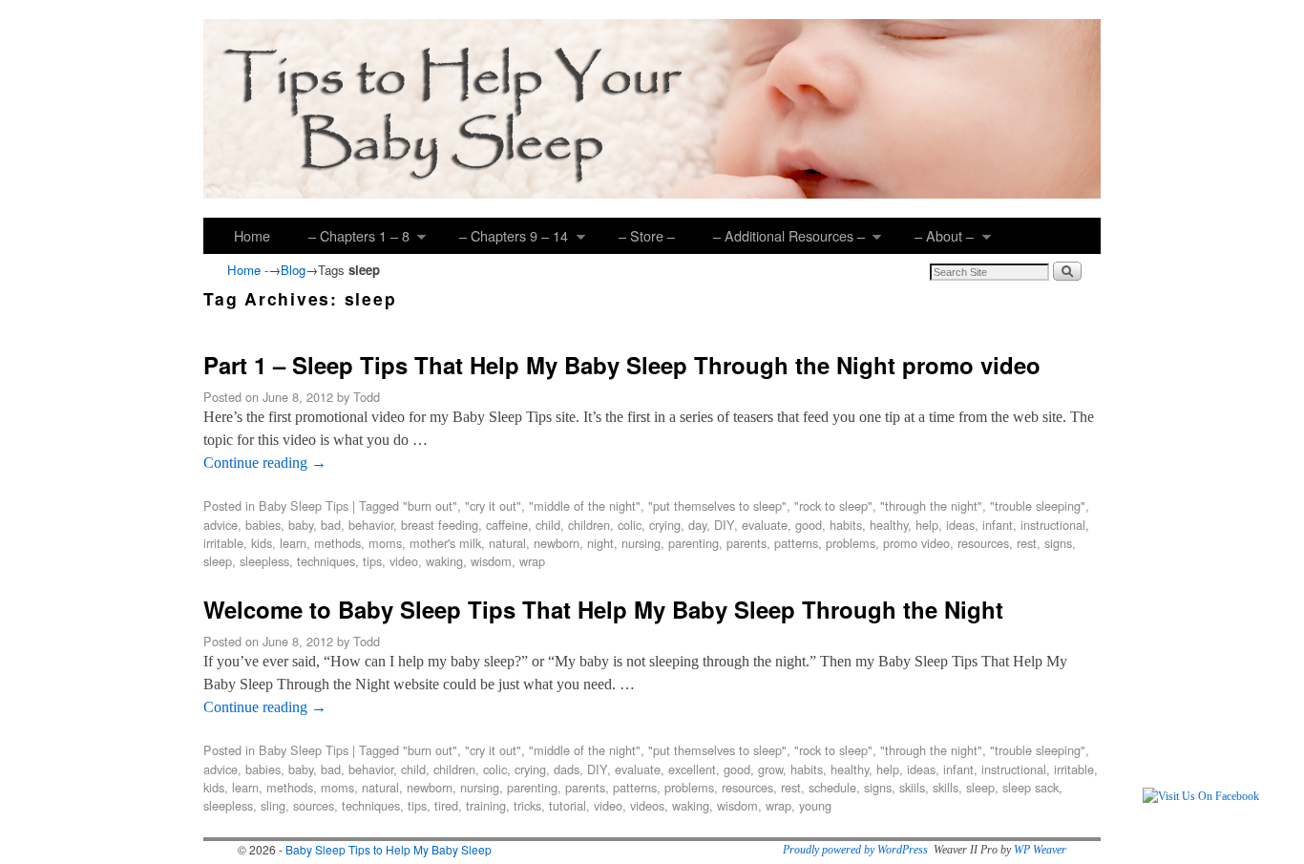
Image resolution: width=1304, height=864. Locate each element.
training (486, 805)
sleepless (264, 561)
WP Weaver (1040, 849)
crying (665, 525)
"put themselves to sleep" (717, 505)
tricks (527, 805)
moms (385, 543)
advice (220, 525)
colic (629, 525)
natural (507, 543)
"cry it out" (493, 505)
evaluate (765, 525)
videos (647, 805)
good (808, 525)
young (815, 805)
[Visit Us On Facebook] (1200, 796)
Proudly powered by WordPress (855, 849)
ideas (960, 525)
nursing (641, 543)
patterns (796, 543)
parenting (693, 543)
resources (983, 543)
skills (945, 787)
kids (261, 543)
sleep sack (1030, 787)
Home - (247, 270)
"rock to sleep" (833, 505)
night (600, 543)
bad (331, 525)
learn (293, 543)
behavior (370, 525)
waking (444, 561)
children (589, 525)
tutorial (567, 805)
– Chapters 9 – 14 (504, 239)
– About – (934, 239)
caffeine (507, 525)
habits (846, 525)
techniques (326, 561)
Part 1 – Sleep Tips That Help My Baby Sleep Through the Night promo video (622, 364)
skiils (912, 787)
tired (446, 805)
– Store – (647, 235)
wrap (532, 561)
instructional (1052, 525)
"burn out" (430, 505)
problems (850, 543)
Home (252, 235)
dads (566, 769)
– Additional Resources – (779, 239)
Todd (366, 397)
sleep (217, 561)
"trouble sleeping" (1037, 505)
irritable (223, 543)
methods (337, 543)
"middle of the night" (585, 505)
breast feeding (439, 525)
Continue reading (264, 462)
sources (313, 805)
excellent (692, 769)
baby (300, 525)
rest (1027, 543)
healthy (889, 525)
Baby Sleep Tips (303, 505)
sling (273, 805)
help (926, 525)
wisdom (491, 561)
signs (1058, 543)
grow (770, 769)
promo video (916, 543)
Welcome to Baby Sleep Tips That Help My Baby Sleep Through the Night (603, 609)
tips (372, 561)
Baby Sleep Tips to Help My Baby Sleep (388, 849)
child (548, 525)
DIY (724, 525)
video (403, 561)
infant (997, 525)
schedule (832, 787)
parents (746, 543)
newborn (556, 543)
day (697, 525)
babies (263, 525)
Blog (293, 270)
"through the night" (931, 505)
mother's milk (445, 543)
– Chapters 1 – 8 (349, 239)
